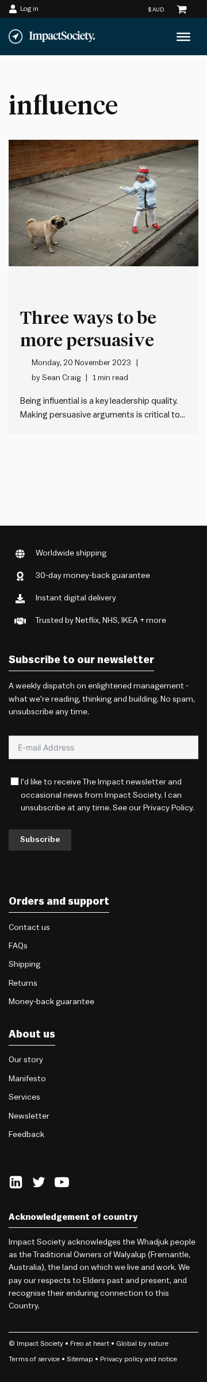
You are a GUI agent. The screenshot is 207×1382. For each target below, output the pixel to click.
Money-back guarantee (51, 1002)
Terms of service (34, 1359)
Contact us (29, 928)
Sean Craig (61, 378)
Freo (77, 1343)
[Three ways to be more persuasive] (103, 203)
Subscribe (40, 840)
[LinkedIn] (16, 1182)
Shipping (24, 964)
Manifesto (27, 1079)
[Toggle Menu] (183, 37)
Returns (23, 983)
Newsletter (29, 1116)
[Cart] (182, 9)
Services (24, 1097)
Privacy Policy (168, 808)
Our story (26, 1060)
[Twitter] (39, 1182)
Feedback (26, 1135)
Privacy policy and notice (138, 1359)
